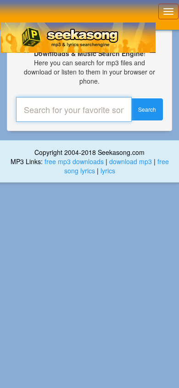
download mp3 (130, 161)
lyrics (108, 170)
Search (147, 109)
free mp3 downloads (74, 161)
